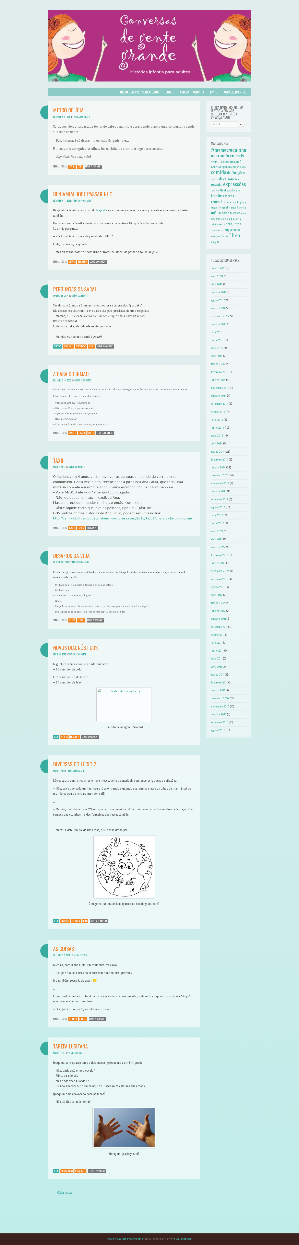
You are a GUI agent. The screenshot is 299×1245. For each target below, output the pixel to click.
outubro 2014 (218, 395)
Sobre (170, 92)
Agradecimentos (235, 92)
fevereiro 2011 (219, 682)
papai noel (68, 346)
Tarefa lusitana (70, 1046)
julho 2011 (217, 642)
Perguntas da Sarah (75, 289)
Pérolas (57, 346)
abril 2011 (216, 666)
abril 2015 (217, 355)
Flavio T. (73, 433)
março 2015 (218, 363)
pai (230, 218)
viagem (215, 241)
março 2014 (218, 451)
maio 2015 (217, 348)
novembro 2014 (220, 387)
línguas (241, 202)
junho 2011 (217, 650)
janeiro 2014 (218, 467)
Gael (223, 190)
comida (72, 166)
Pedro (222, 224)
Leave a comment (93, 166)
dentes (214, 179)
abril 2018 (217, 284)
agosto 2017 (218, 300)
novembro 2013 (220, 483)
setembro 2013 (219, 499)
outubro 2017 (218, 292)
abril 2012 (217, 594)
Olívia (225, 219)
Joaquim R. (80, 1171)
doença (238, 179)
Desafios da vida (71, 555)
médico (64, 736)
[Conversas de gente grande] (149, 85)
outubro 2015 (218, 324)
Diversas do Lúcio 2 (74, 764)
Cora (80, 166)
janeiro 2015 (218, 379)
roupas (216, 236)
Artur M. (215, 161)
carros (72, 528)
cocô (243, 166)
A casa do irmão (71, 374)
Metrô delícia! (69, 110)
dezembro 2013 (220, 475)
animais (72, 261)
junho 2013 (217, 523)
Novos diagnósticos (75, 648)
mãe (214, 212)
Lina (228, 202)
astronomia (228, 161)
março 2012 (218, 602)
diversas (65, 921)
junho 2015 (217, 340)
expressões (234, 184)
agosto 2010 (218, 730)
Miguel (100, 210)
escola (217, 184)
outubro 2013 (218, 491)
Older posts (62, 1192)
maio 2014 (217, 435)
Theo (234, 235)
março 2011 (217, 674)
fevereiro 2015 (219, 372)
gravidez (232, 190)
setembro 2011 (219, 626)
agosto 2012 (218, 587)
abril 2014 (217, 443)
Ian (239, 190)
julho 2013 (217, 515)
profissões (216, 230)
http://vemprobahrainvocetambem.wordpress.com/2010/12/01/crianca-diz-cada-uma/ (122, 518)
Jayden (81, 528)
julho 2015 (217, 332)
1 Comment (92, 528)
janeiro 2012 (218, 610)
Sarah (91, 346)
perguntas (81, 346)
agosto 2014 (218, 411)
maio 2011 (216, 658)
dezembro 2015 (220, 316)
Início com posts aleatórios (139, 92)
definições (236, 172)
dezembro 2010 (220, 698)
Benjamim (82, 261)
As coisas (63, 949)
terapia (80, 620)
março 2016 (218, 308)
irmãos (82, 433)
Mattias (215, 207)
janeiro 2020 (218, 268)
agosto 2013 (218, 507)
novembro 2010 (220, 706)
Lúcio (85, 921)
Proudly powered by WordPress (125, 1239)
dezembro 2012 (220, 571)
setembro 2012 (219, 579)
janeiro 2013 (218, 563)
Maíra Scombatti (82, 116)
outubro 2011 (218, 618)
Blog (56, 736)
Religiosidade (231, 229)
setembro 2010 (219, 722)
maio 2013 (217, 531)
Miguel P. (74, 736)
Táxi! (58, 460)
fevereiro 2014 (219, 459)
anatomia (220, 155)
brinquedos (67, 1171)
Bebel (214, 166)
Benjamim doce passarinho (82, 194)
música (235, 213)
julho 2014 (217, 419)
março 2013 (218, 547)
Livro (213, 92)
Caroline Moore (182, 1239)
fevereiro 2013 (219, 555)
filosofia (76, 921)
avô (238, 162)
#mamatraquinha (192, 92)
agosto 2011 (218, 634)
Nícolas (82, 1018)
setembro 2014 (219, 403)
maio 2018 (217, 276)
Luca (233, 202)
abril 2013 (217, 539)
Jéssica (72, 620)
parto (91, 433)
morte (242, 207)
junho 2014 (217, 427)
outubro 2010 (218, 714)
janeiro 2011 (218, 690)
